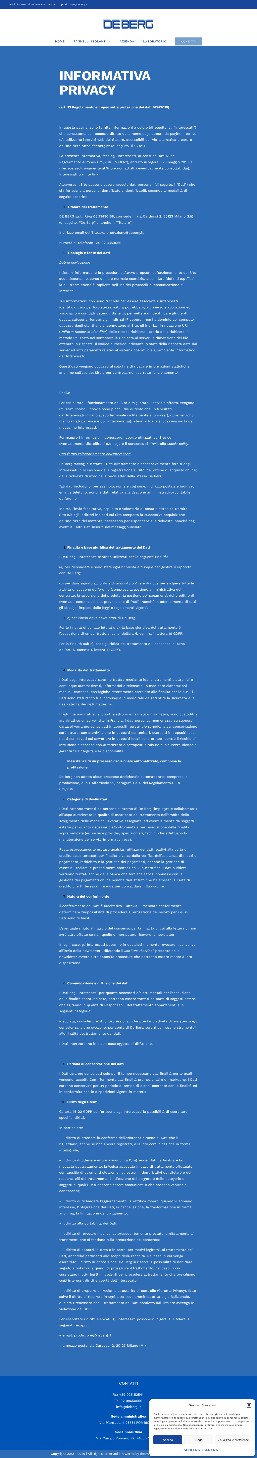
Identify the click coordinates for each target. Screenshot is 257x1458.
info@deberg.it (128, 1407)
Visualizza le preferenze (233, 1440)
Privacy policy (210, 1449)
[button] (249, 1405)
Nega (198, 1440)
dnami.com (148, 1454)
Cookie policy (192, 1449)
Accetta (168, 1440)
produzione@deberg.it (74, 4)
